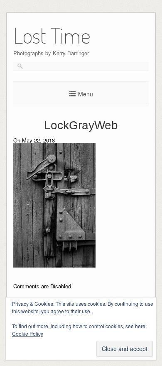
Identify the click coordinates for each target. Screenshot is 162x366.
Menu (85, 94)
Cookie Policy (27, 333)
